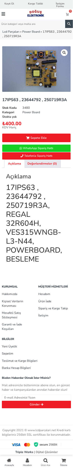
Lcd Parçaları (10, 32)
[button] (7, 14)
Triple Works (24, 452)
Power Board (31, 32)
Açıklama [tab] (14, 164)
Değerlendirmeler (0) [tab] (42, 164)
